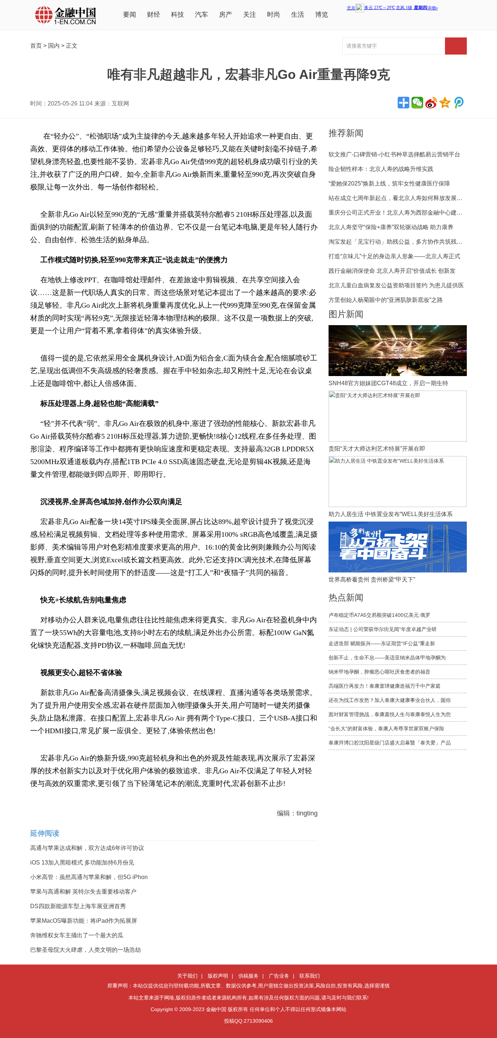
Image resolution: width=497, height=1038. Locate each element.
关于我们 (187, 976)
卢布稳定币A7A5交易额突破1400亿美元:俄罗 (379, 615)
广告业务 (279, 976)
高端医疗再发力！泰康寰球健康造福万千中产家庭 (385, 686)
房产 (225, 14)
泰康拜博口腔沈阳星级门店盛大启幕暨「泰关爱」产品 (390, 743)
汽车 (201, 14)
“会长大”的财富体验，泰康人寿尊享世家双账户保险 (386, 728)
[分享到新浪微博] (431, 102)
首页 (36, 46)
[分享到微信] (417, 102)
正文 (71, 46)
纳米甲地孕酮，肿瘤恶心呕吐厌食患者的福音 (379, 672)
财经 (153, 14)
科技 (177, 14)
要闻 (129, 14)
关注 (249, 14)
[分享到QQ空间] (445, 102)
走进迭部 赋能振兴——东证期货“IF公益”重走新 (382, 643)
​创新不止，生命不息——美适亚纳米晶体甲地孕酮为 (387, 657)
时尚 (273, 14)
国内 (54, 46)
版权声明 (218, 976)
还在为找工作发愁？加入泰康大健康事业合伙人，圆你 (390, 700)
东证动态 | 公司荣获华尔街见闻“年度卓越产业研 (383, 629)
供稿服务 (248, 976)
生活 (297, 14)
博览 (321, 14)
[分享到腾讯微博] (459, 102)
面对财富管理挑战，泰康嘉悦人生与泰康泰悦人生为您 (390, 714)
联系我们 (309, 976)
